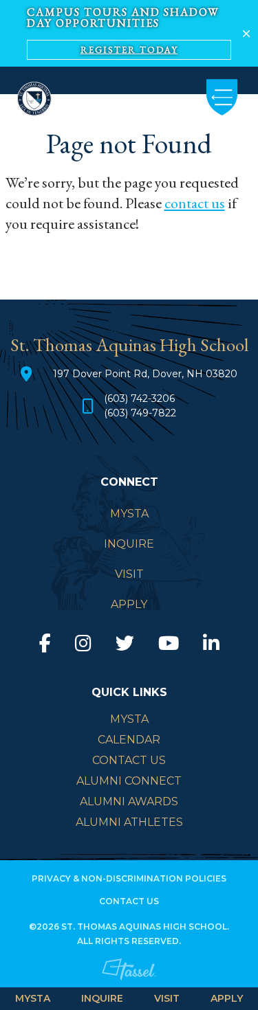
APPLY (227, 998)
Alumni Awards (129, 801)
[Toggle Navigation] (221, 97)
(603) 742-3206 (139, 398)
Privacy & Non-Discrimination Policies (129, 878)
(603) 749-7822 (140, 413)
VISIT (167, 998)
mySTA (129, 719)
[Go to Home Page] (34, 97)
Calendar (129, 739)
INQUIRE (102, 998)
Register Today (129, 50)
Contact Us (129, 760)
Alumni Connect (129, 780)
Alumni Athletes (129, 822)
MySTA (32, 998)
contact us (194, 203)
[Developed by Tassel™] (129, 980)
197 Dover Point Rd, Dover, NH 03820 (145, 374)
